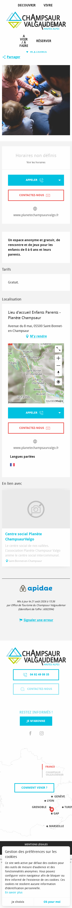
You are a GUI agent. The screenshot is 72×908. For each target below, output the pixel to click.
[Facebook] (30, 734)
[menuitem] (27, 5)
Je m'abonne (36, 721)
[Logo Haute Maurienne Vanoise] (36, 656)
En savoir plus (13, 892)
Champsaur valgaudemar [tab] (55, 773)
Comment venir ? (34, 787)
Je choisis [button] (18, 902)
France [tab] (50, 766)
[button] (53, 25)
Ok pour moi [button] (52, 902)
